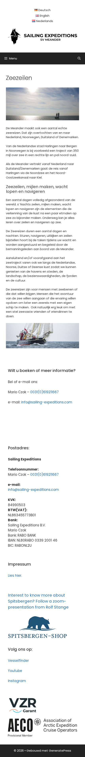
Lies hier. (15, 575)
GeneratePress (60, 750)
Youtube (15, 670)
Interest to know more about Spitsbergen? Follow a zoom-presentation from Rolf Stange (38, 601)
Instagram (17, 680)
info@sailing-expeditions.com (46, 402)
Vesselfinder (18, 660)
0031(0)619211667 (44, 392)
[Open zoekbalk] (79, 58)
